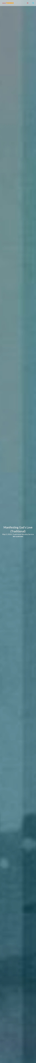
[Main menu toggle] (27, 3)
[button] (33, 3)
